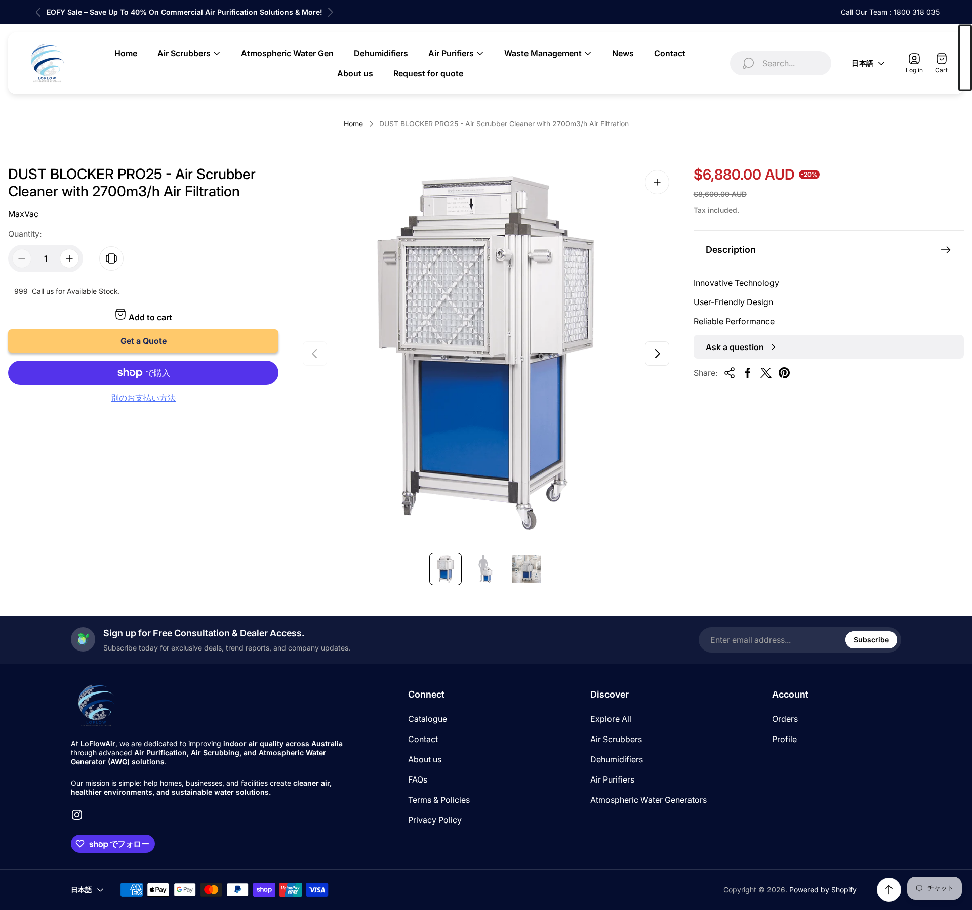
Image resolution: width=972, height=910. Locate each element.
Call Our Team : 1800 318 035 (890, 12)
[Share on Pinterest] (784, 373)
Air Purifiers (612, 779)
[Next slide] (330, 12)
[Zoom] (657, 182)
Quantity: (25, 234)
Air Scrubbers (616, 739)
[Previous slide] (38, 12)
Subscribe (871, 639)
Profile (784, 739)
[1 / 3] (445, 569)
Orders (785, 719)
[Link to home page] (96, 705)
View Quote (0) (965, 57)
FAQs (417, 779)
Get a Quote (143, 341)
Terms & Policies (439, 800)
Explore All (610, 719)
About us (424, 759)
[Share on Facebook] (748, 373)
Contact (423, 739)
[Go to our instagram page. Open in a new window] (77, 815)
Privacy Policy (435, 820)
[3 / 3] (526, 569)
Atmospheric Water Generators (648, 800)
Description (731, 249)
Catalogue (427, 719)
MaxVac (23, 214)
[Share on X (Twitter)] (766, 373)
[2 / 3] (486, 569)
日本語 (862, 63)
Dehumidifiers (616, 759)
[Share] (729, 373)
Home (353, 123)
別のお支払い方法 (143, 397)
